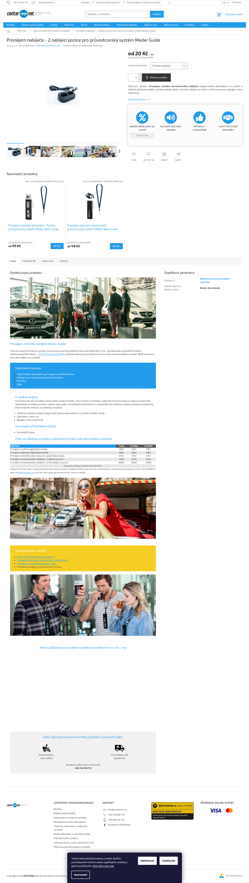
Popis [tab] (13, 261)
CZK (224, 2)
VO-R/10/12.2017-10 (52, 354)
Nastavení (80, 875)
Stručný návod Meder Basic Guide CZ (36, 557)
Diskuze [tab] (64, 261)
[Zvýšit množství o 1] (140, 76)
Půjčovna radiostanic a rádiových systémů (70, 828)
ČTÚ (39, 354)
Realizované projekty (108, 2)
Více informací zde (103, 866)
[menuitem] (10, 25)
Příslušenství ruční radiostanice (70, 822)
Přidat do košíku (158, 77)
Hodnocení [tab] (47, 261)
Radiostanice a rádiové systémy (144, 2)
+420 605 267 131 (116, 820)
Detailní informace (137, 99)
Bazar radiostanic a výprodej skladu (72, 834)
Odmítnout (147, 861)
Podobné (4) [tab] (29, 261)
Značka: (82, 45)
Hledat (157, 14)
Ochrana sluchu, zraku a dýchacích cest (74, 843)
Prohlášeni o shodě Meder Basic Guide (36, 563)
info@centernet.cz (25, 472)
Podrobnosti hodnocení (48, 45)
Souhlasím (168, 861)
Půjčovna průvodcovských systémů (214, 280)
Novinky (85, 2)
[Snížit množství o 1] (140, 79)
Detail (57, 245)
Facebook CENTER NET (119, 825)
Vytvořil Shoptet (234, 876)
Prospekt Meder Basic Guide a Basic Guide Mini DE (42, 560)
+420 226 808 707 (116, 814)
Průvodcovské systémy (66, 838)
